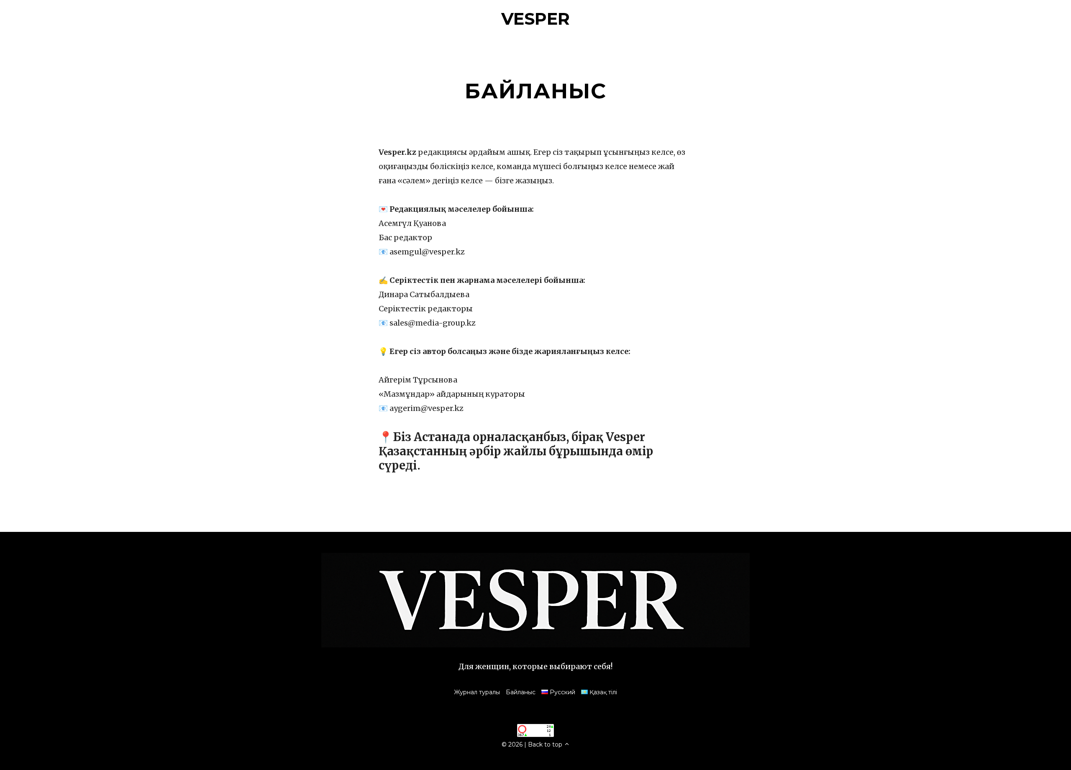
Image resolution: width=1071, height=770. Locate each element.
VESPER (535, 18)
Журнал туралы (477, 692)
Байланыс (521, 692)
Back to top (546, 744)
